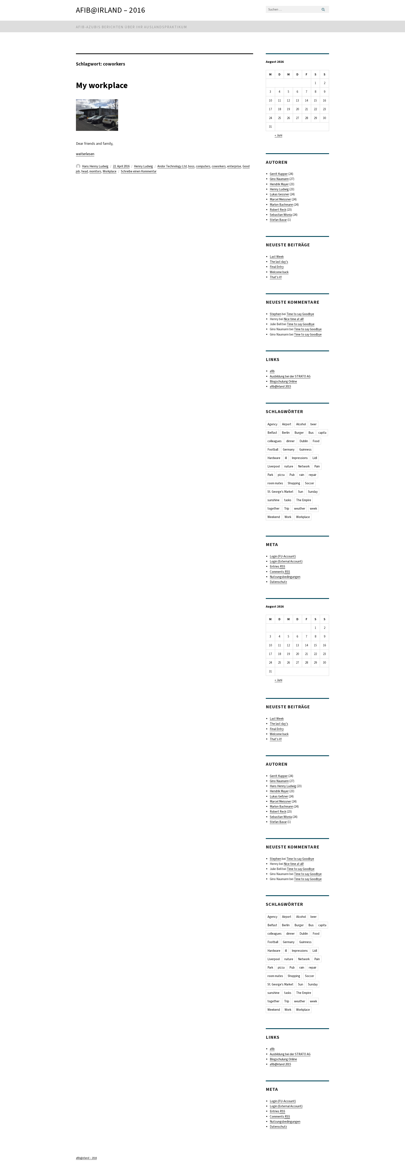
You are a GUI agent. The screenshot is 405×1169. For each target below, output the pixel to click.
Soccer (309, 483)
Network (304, 466)
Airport (286, 424)
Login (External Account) (286, 561)
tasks (287, 500)
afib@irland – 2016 (110, 10)
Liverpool (273, 466)
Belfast (272, 433)
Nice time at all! (294, 319)
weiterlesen (85, 153)
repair (312, 475)
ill (286, 458)
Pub (292, 475)
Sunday (313, 492)
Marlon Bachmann (281, 205)
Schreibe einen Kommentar (139, 171)
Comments (280, 572)
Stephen (275, 314)
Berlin (286, 433)
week (313, 508)
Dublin (304, 441)
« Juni (278, 135)
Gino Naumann (279, 179)
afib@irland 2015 (280, 386)
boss (191, 166)
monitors (95, 171)
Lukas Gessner (279, 194)
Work (288, 517)
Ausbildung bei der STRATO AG (290, 376)
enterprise (234, 166)
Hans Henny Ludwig (95, 166)
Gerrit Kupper (279, 174)
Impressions (300, 458)
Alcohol (301, 424)
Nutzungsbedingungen (285, 577)
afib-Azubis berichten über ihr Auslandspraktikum (131, 27)
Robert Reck (278, 210)
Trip (286, 508)
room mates (275, 483)
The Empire (303, 500)
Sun (300, 492)
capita (322, 433)
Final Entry (277, 267)
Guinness (305, 449)
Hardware (273, 458)
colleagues (274, 441)
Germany (288, 449)
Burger (299, 433)
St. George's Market (280, 492)
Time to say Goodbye (300, 314)
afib (272, 371)
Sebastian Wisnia (281, 215)
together (273, 508)
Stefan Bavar (278, 220)
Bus (311, 433)
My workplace (102, 85)
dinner (290, 441)
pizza (281, 475)
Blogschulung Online (283, 381)
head (84, 171)
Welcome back (279, 272)
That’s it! (276, 277)
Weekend (273, 517)
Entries (277, 566)
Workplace (109, 171)
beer (313, 424)
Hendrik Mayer (279, 184)
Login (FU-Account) (283, 556)
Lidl (314, 458)
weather (299, 508)
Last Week (277, 257)
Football (272, 449)
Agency (272, 424)
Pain (317, 466)
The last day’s (279, 262)
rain (301, 475)
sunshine (273, 500)
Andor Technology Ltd (172, 166)
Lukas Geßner (279, 796)
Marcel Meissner (280, 199)
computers (203, 166)
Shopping (294, 483)
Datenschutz (278, 582)
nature (288, 466)
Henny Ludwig (143, 166)
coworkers (219, 166)
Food (316, 441)
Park (270, 475)
